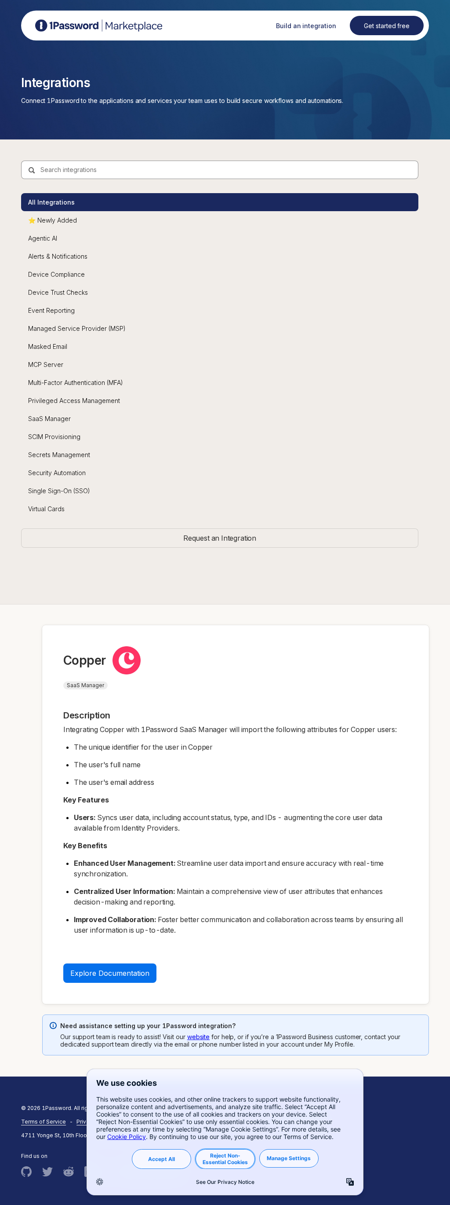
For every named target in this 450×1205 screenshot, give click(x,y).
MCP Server (45, 364)
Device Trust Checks (58, 292)
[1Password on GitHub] (26, 1171)
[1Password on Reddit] (68, 1171)
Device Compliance (56, 274)
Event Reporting (51, 310)
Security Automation (57, 472)
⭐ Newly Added (52, 220)
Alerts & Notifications (57, 256)
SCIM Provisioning (54, 436)
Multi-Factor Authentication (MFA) (75, 382)
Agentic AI (42, 238)
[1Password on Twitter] (47, 1171)
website (198, 1036)
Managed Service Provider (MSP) (77, 328)
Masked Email (47, 346)
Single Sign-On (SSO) (59, 490)
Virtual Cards (46, 509)
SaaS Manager (49, 418)
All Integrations (51, 202)
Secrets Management (59, 454)
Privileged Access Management (74, 400)
